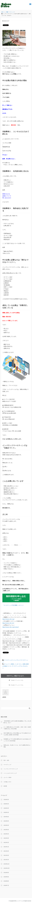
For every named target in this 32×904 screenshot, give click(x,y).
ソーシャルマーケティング (10, 773)
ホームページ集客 (9, 664)
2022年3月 (6, 838)
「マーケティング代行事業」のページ (13, 605)
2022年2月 (6, 842)
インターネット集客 (20, 664)
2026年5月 (6, 799)
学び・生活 (6, 760)
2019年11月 (6, 864)
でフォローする (17, 680)
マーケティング (8, 660)
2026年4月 (6, 803)
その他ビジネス (7, 781)
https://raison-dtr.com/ (8, 623)
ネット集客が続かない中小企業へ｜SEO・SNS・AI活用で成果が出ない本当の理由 (17, 727)
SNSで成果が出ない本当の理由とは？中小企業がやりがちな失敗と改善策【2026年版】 (17, 733)
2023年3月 (6, 825)
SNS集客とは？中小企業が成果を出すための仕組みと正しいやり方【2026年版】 (17, 739)
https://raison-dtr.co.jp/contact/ (10, 627)
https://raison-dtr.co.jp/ (8, 619)
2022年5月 (6, 829)
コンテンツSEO (7, 777)
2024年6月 (6, 816)
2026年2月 (6, 812)
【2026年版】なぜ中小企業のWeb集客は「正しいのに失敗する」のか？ (17, 721)
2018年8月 (6, 881)
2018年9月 (6, 876)
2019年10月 (6, 868)
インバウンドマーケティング (11, 768)
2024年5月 (6, 821)
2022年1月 (6, 846)
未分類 (5, 786)
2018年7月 (6, 885)
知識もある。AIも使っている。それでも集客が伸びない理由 (17, 745)
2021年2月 (6, 859)
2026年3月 (6, 808)
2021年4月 (6, 851)
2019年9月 (6, 872)
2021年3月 (6, 855)
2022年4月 (6, 833)
